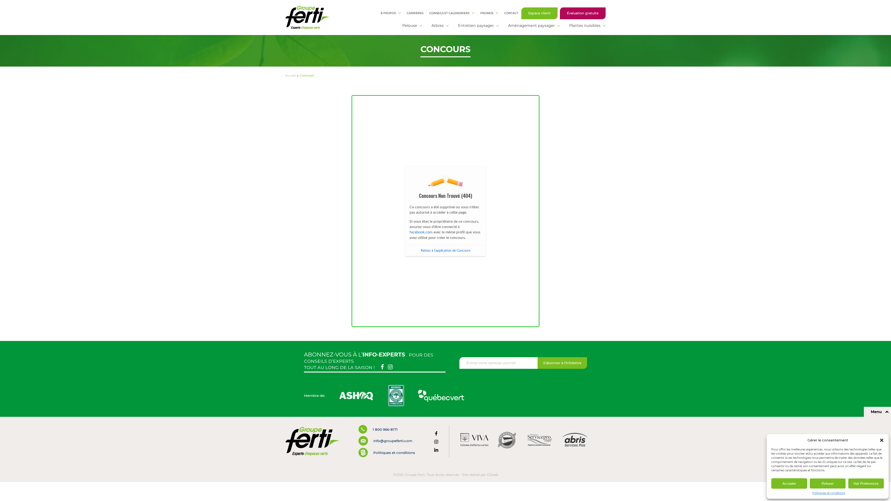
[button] (881, 440)
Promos (486, 13)
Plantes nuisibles (584, 25)
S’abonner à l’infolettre (562, 363)
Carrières (415, 13)
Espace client (539, 13)
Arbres (438, 25)
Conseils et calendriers (449, 13)
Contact (511, 13)
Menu (876, 412)
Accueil (290, 75)
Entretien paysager (476, 25)
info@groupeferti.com (392, 441)
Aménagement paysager (531, 25)
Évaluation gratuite (583, 13)
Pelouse (409, 25)
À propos (388, 13)
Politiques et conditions (828, 493)
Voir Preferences (866, 483)
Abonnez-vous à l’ (354, 354)
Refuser (828, 483)
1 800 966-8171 (385, 429)
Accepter (789, 483)
